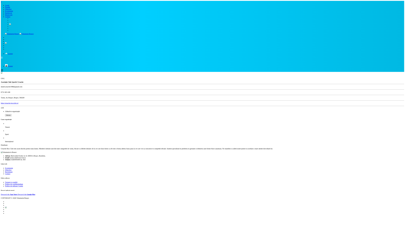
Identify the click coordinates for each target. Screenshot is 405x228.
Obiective (8, 170)
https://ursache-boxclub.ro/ (9, 103)
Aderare (8, 115)
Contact (7, 174)
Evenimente (9, 168)
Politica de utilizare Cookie (14, 186)
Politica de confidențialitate (14, 184)
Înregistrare (9, 172)
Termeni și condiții (11, 182)
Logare (10, 54)
